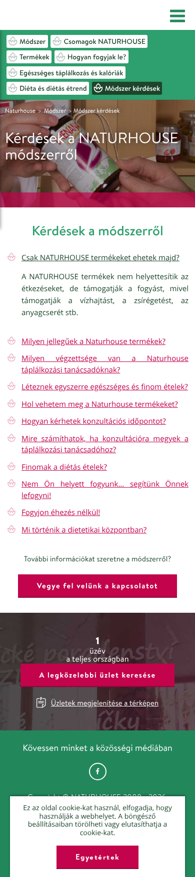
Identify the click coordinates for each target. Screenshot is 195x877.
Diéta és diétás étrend (53, 88)
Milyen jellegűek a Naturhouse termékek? (94, 342)
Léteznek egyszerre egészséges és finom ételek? (105, 387)
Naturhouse (20, 110)
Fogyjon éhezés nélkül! (61, 513)
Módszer (33, 41)
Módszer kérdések (132, 88)
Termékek (35, 57)
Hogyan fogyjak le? (97, 57)
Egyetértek (98, 857)
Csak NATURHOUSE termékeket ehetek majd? (101, 258)
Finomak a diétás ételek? (64, 467)
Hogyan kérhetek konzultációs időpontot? (94, 421)
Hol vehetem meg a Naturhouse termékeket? (100, 404)
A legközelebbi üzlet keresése (97, 675)
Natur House (46, 15)
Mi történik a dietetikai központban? (84, 530)
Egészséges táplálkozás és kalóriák (71, 73)
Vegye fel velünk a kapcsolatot (97, 585)
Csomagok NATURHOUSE (105, 41)
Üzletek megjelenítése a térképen (104, 703)
